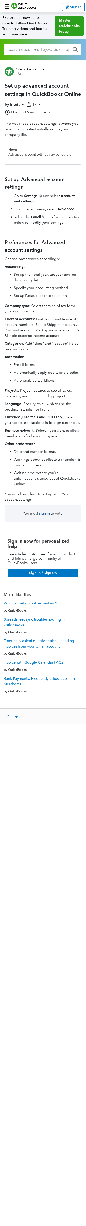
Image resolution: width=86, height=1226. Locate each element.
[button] (7, 6)
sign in (44, 513)
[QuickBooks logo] (23, 6)
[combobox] (42, 49)
